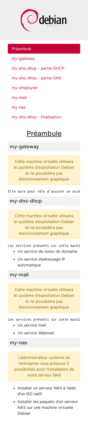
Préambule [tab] (21, 48)
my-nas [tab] (18, 107)
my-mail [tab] (19, 97)
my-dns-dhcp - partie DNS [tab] (36, 77)
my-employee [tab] (24, 87)
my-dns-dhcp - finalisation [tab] (36, 116)
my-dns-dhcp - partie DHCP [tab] (38, 68)
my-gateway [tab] (23, 58)
